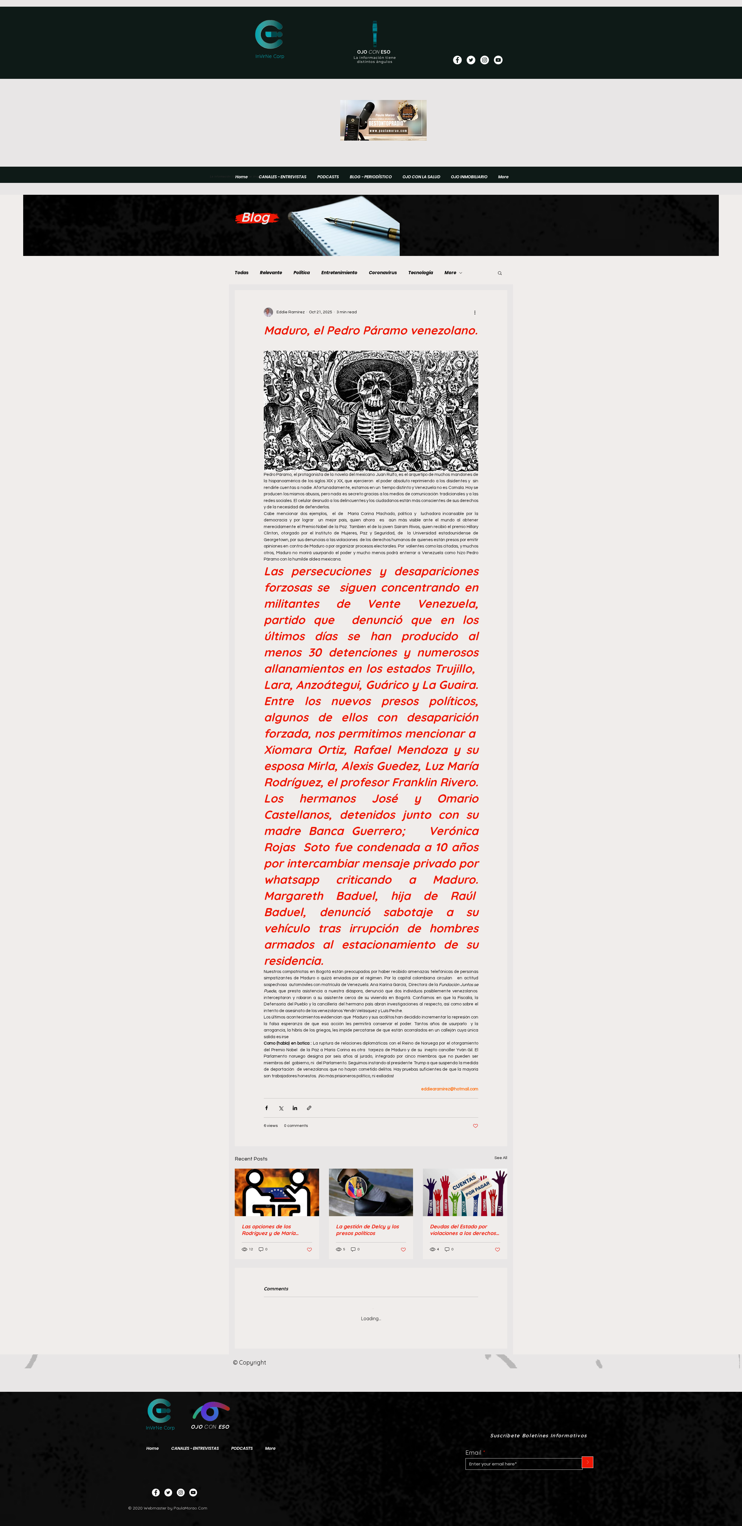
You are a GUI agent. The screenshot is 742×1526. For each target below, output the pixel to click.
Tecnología (420, 272)
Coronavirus (383, 272)
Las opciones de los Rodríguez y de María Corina (268, 1229)
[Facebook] (156, 1488)
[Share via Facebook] (266, 1108)
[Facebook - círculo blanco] (457, 60)
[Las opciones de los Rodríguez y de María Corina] (277, 1192)
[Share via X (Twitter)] (280, 1108)
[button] (500, 272)
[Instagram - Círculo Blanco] (484, 60)
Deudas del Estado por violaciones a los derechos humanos (463, 1229)
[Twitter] (168, 1488)
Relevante (271, 272)
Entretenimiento (339, 272)
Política (302, 272)
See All (500, 1158)
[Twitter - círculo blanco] (471, 60)
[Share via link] (309, 1108)
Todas (241, 272)
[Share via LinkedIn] (295, 1108)
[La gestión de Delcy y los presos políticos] (371, 1192)
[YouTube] (498, 60)
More (450, 272)
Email (473, 1448)
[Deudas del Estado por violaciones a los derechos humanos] (465, 1192)
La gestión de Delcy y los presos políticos (367, 1229)
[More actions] (474, 312)
